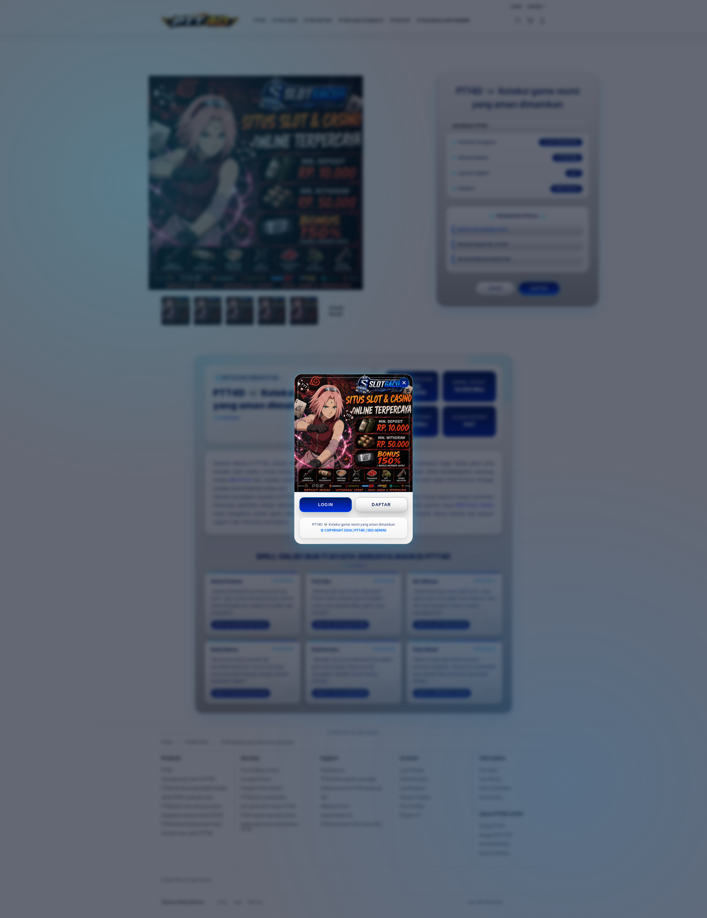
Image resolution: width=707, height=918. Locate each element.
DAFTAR (381, 504)
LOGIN (325, 504)
